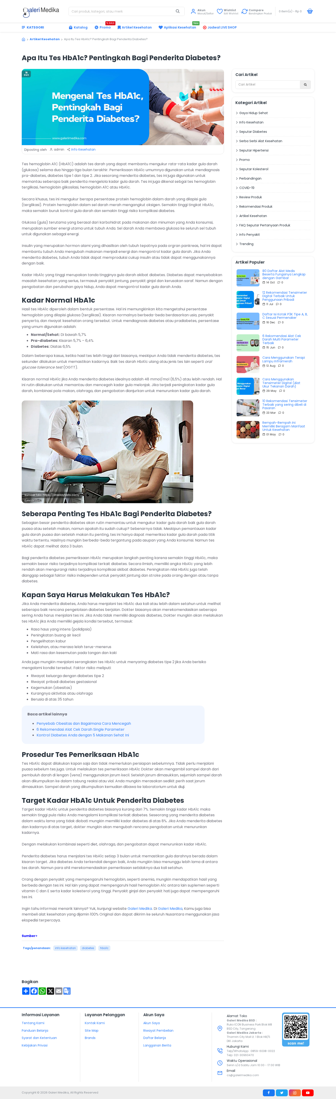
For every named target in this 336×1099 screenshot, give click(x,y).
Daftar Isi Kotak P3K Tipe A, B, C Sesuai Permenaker (285, 316)
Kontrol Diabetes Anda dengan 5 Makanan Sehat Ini (83, 735)
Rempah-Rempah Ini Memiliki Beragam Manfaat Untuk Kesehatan (283, 426)
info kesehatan (65, 948)
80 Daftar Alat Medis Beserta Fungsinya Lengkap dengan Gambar (284, 274)
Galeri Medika (140, 908)
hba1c (104, 948)
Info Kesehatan (83, 149)
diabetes (88, 948)
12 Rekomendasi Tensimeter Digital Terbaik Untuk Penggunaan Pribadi (284, 296)
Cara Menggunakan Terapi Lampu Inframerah (283, 359)
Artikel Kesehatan (45, 39)
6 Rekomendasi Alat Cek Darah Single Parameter (81, 729)
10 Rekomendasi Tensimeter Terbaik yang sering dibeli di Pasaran (284, 404)
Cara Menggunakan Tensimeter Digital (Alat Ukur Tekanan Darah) (281, 383)
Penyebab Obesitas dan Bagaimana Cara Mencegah (84, 723)
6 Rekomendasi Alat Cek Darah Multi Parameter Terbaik (281, 339)
